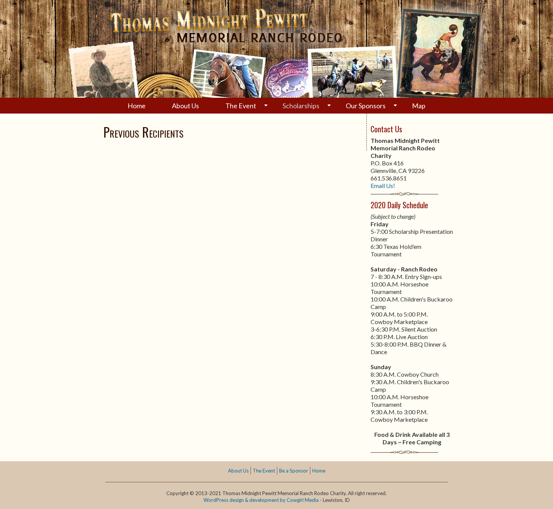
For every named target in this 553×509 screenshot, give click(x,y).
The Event (240, 105)
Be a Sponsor (293, 471)
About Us (185, 105)
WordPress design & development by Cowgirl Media (261, 500)
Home (137, 105)
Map (418, 105)
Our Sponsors (366, 105)
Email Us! (383, 185)
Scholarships (301, 105)
